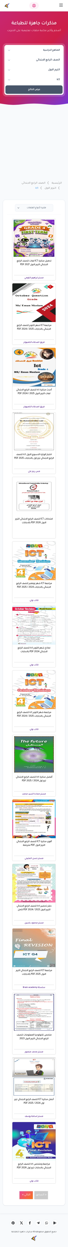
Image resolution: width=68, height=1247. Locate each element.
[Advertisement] (34, 142)
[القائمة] (61, 5)
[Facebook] (30, 1223)
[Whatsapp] (46, 1223)
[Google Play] (55, 1223)
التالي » (26, 1194)
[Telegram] (38, 1223)
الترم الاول (50, 188)
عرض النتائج (34, 89)
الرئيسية (57, 183)
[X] (21, 1223)
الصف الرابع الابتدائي (33, 183)
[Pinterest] (13, 1223)
